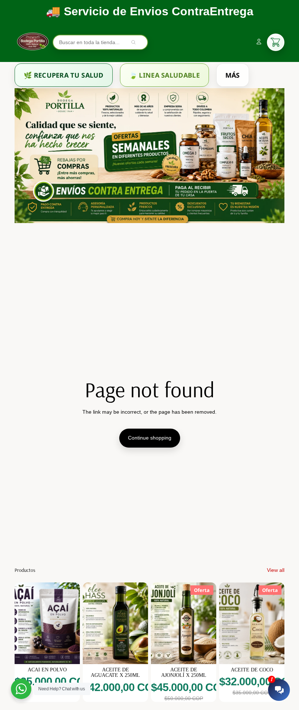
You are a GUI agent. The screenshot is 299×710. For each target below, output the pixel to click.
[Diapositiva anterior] (20, 623)
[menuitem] (64, 75)
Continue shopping (149, 438)
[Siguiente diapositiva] (74, 623)
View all (275, 570)
